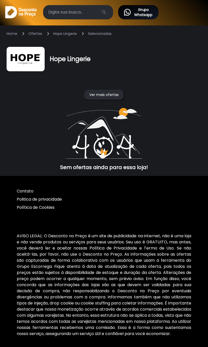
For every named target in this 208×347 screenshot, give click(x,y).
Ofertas (35, 33)
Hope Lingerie (65, 33)
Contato (25, 191)
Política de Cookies (36, 207)
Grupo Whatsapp (143, 12)
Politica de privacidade (39, 199)
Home (12, 33)
